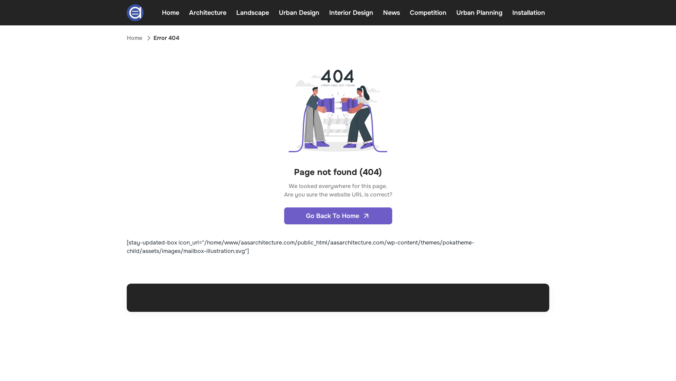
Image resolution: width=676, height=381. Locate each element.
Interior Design (351, 13)
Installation (528, 13)
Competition (428, 13)
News (391, 13)
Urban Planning (479, 13)
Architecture (207, 13)
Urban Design (299, 13)
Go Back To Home (332, 216)
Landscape (252, 13)
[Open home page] (135, 12)
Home (170, 13)
